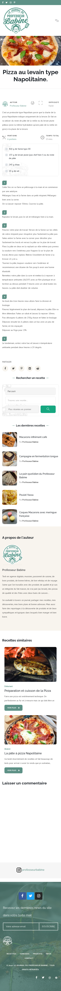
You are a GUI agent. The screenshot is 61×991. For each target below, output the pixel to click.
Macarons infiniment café (33, 437)
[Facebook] (22, 896)
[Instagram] (38, 896)
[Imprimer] (32, 103)
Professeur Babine (18, 105)
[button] (40, 103)
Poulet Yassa (26, 494)
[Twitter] (30, 896)
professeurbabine (33, 869)
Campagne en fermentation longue (38, 456)
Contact (29, 958)
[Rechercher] (48, 409)
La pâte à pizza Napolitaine (23, 753)
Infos (48, 954)
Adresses (24, 954)
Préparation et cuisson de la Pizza (27, 690)
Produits (37, 954)
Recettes (11, 954)
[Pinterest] (55, 977)
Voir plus (12, 708)
